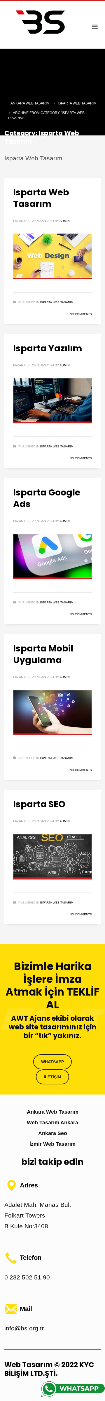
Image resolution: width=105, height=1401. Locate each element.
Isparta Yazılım (47, 348)
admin (65, 221)
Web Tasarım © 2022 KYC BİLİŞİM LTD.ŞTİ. (49, 1369)
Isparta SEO (39, 804)
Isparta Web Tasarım (41, 198)
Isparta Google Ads (46, 498)
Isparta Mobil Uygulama (43, 654)
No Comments (81, 314)
